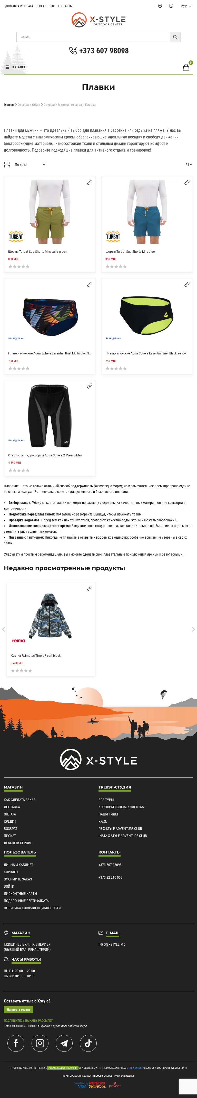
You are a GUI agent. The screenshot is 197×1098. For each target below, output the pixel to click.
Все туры (106, 800)
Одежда (49, 104)
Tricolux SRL (100, 1075)
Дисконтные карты (20, 893)
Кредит (10, 821)
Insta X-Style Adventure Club (122, 836)
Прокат (41, 6)
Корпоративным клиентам (121, 807)
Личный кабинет (18, 865)
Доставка (12, 807)
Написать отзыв (18, 1009)
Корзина (11, 872)
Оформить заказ (18, 879)
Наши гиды (108, 814)
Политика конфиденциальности (32, 908)
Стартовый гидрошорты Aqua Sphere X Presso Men (45, 455)
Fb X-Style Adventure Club (120, 829)
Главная (9, 104)
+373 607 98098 (110, 865)
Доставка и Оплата (19, 6)
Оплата (10, 814)
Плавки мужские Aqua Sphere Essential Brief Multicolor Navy (51, 353)
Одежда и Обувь (29, 104)
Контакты (65, 6)
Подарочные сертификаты (27, 901)
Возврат (10, 829)
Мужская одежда (70, 104)
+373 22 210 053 (110, 877)
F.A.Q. (102, 821)
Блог (51, 6)
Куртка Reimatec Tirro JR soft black (36, 656)
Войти (9, 886)
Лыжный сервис (18, 843)
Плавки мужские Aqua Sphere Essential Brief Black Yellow (145, 353)
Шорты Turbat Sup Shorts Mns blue (130, 252)
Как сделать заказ (19, 800)
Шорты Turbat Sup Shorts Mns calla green (37, 252)
